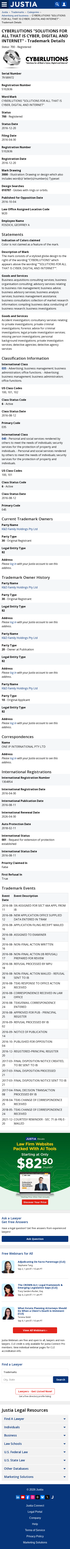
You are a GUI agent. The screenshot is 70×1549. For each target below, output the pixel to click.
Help (35, 1524)
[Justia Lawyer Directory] (52, 1497)
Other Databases (16, 1468)
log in (13, 564)
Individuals (12, 1427)
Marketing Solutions (18, 1477)
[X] (47, 1497)
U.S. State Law (14, 1460)
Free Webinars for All (17, 1254)
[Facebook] (28, 1497)
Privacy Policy (35, 1536)
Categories (33, 12)
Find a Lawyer (12, 1364)
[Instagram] (33, 1497)
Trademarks (17, 12)
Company (35, 1517)
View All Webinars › (35, 1330)
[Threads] (38, 1497)
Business (10, 1435)
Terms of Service (35, 1530)
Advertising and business (15, 15)
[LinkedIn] (18, 1497)
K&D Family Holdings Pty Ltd (20, 529)
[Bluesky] (42, 1497)
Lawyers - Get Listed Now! (35, 1391)
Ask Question (35, 1238)
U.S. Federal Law (16, 1452)
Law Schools (13, 1444)
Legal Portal (35, 1511)
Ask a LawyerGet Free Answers (15, 1220)
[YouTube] (23, 1497)
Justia (5, 12)
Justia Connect (35, 1505)
